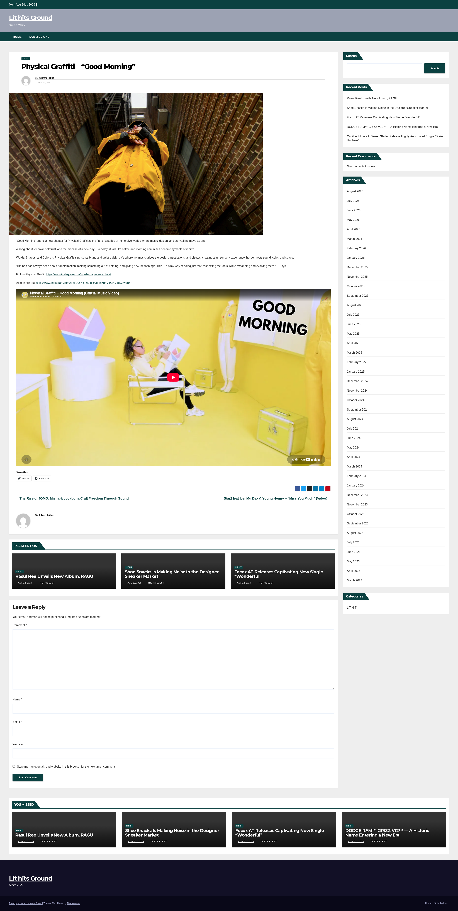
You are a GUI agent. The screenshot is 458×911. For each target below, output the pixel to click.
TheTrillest (46, 583)
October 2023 (355, 513)
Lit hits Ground (30, 17)
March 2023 (354, 580)
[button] (446, 36)
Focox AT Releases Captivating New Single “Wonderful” (278, 574)
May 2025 (353, 333)
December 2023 (357, 495)
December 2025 (357, 267)
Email (17, 721)
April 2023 (353, 570)
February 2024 (356, 476)
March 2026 (354, 238)
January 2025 (356, 371)
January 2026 (356, 257)
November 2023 (357, 504)
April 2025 (353, 343)
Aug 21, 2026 (356, 841)
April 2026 (353, 229)
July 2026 (353, 200)
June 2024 (354, 438)
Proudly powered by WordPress (25, 903)
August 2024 (355, 419)
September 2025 (358, 295)
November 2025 (357, 276)
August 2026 (355, 191)
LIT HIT (26, 59)
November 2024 (357, 390)
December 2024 (357, 381)
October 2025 (355, 286)
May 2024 (353, 447)
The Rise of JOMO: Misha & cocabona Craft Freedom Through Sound (74, 498)
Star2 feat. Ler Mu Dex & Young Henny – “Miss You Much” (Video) (276, 498)
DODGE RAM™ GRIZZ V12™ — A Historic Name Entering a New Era (392, 126)
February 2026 (356, 248)
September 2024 (358, 409)
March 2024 (354, 466)
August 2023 (355, 532)
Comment (20, 625)
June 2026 (354, 210)
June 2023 (354, 551)
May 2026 (353, 219)
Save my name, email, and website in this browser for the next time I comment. (66, 766)
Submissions (39, 36)
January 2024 (356, 485)
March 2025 (354, 352)
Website (18, 744)
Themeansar (73, 903)
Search (351, 56)
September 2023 (358, 523)
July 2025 (353, 314)
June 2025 (354, 324)
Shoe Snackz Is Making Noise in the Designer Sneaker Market (172, 574)
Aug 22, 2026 (26, 841)
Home (17, 36)
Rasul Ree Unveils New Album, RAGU (54, 576)
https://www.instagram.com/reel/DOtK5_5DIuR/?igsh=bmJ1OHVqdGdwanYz (83, 282)
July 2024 (353, 428)
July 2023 (353, 542)
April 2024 (353, 457)
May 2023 (353, 561)
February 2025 (356, 362)
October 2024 (355, 400)
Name (17, 699)
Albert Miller (46, 77)
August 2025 (355, 305)
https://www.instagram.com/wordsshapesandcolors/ (78, 274)
